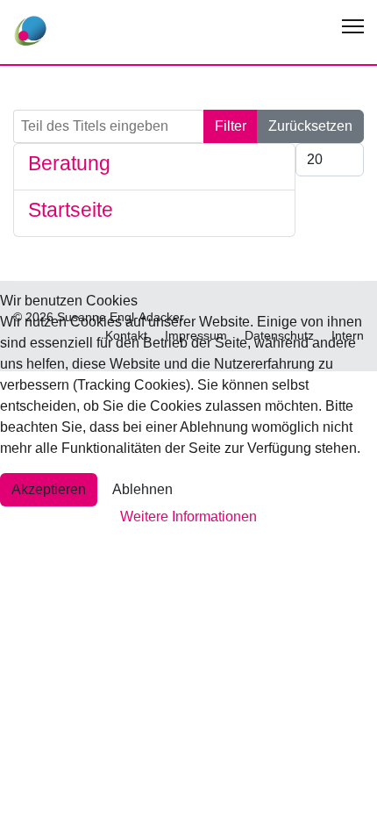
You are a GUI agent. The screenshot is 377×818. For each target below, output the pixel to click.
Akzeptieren (48, 489)
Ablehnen (142, 489)
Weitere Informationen (188, 516)
